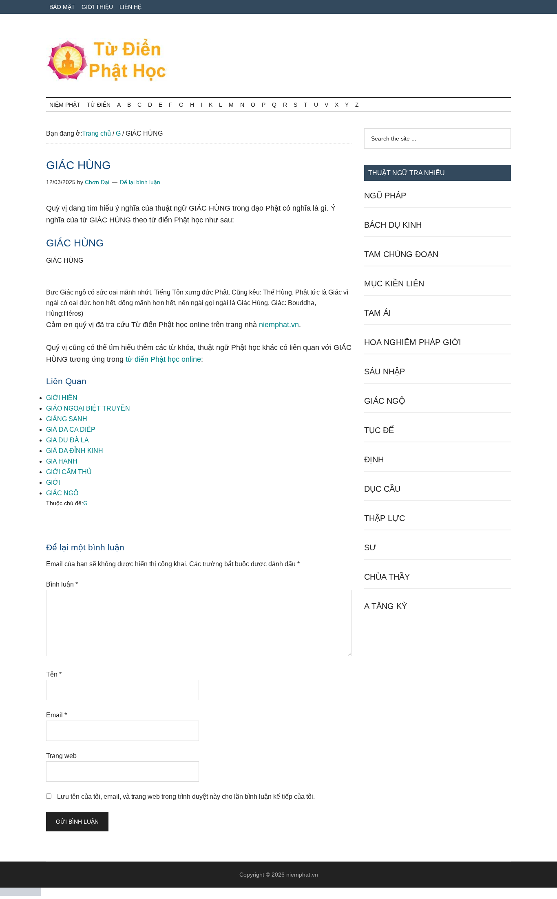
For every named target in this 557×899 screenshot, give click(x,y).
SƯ (370, 547)
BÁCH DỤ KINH (393, 224)
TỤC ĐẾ (379, 430)
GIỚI (53, 482)
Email (56, 715)
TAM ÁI (377, 312)
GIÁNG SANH (66, 418)
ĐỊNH (374, 459)
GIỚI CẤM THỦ (69, 471)
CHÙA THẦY (387, 576)
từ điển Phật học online (163, 359)
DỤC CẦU (382, 488)
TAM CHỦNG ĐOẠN (401, 254)
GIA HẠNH (61, 461)
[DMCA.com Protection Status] (20, 893)
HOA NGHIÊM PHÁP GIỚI (412, 342)
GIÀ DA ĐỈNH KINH (74, 450)
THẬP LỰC (384, 518)
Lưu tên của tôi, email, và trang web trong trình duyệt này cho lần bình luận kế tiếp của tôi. (186, 796)
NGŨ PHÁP (385, 195)
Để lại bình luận (140, 182)
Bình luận (62, 584)
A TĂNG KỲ (385, 606)
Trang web (61, 755)
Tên (54, 674)
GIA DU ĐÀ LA (67, 440)
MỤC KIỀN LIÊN (394, 283)
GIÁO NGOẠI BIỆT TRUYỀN (88, 408)
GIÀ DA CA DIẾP (70, 429)
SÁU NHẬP (384, 371)
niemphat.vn (279, 325)
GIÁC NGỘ (62, 493)
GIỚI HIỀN (61, 397)
